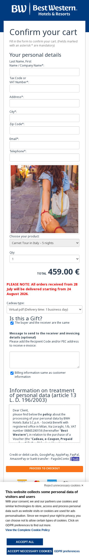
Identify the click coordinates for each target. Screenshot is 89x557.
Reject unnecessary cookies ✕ (64, 485)
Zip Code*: (16, 124)
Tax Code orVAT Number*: (19, 80)
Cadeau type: (15, 303)
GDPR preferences (67, 551)
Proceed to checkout (44, 468)
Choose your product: (24, 236)
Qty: (12, 252)
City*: (13, 112)
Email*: (14, 139)
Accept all (25, 542)
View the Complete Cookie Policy (27, 530)
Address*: (16, 97)
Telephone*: (17, 151)
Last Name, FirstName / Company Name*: (26, 63)
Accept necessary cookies (30, 551)
